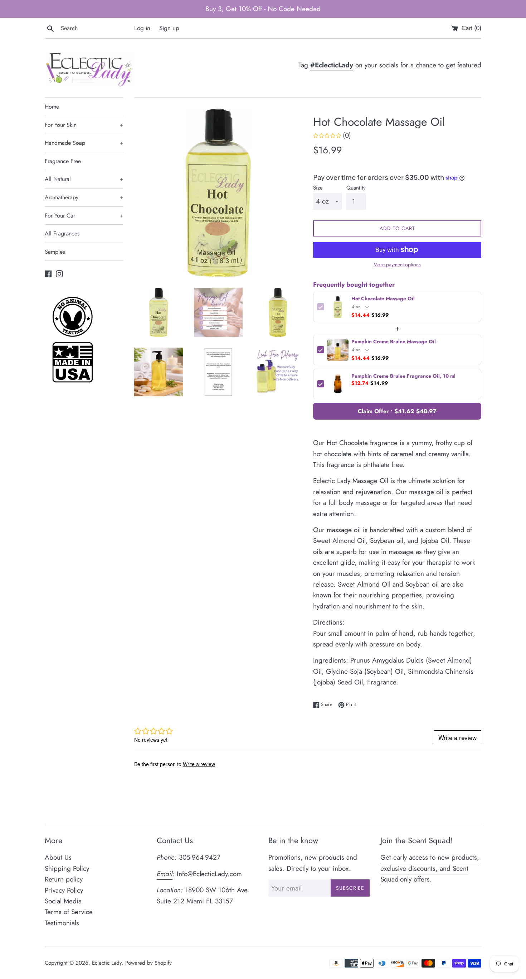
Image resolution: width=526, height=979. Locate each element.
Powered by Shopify (148, 963)
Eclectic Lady (107, 963)
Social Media (63, 901)
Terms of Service (69, 912)
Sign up (169, 28)
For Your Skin (84, 125)
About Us (58, 857)
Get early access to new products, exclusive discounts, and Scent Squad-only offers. (429, 868)
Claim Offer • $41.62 (397, 411)
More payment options (397, 264)
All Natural (84, 179)
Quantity (356, 188)
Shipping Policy (67, 868)
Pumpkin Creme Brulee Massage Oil (393, 342)
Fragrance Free (63, 161)
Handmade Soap (84, 143)
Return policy (64, 879)
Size (318, 188)
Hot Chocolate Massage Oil (383, 299)
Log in (142, 28)
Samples (55, 252)
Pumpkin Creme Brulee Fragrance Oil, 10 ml (403, 376)
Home (52, 106)
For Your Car (84, 215)
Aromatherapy (84, 197)
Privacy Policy (64, 890)
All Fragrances (62, 233)
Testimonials (62, 923)
